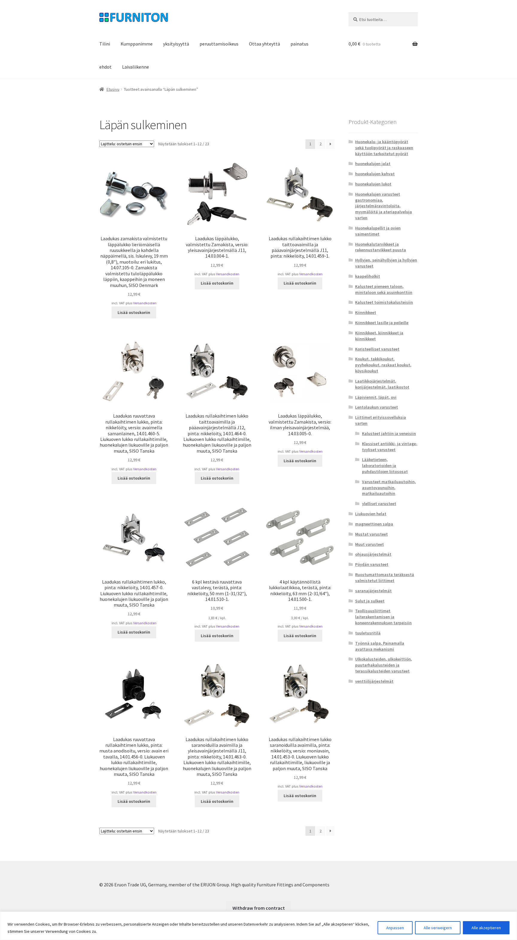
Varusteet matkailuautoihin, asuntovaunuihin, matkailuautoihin (389, 487)
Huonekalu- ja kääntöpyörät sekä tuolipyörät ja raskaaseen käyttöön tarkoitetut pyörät (384, 147)
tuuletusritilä (368, 633)
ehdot (105, 67)
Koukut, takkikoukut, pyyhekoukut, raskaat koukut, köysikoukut (383, 365)
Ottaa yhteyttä (264, 44)
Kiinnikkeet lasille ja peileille (381, 322)
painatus (299, 44)
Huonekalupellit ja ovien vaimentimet (378, 231)
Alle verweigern (438, 927)
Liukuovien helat (370, 513)
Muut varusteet (369, 544)
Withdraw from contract (258, 908)
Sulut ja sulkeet (369, 601)
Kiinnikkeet (365, 312)
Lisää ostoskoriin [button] (134, 312)
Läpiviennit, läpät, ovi (375, 397)
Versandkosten (144, 303)
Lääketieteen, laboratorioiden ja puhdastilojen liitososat (385, 465)
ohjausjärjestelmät (373, 554)
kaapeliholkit (367, 276)
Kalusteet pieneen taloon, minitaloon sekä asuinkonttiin (383, 289)
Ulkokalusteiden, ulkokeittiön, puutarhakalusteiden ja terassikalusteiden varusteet (383, 665)
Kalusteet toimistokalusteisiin (384, 302)
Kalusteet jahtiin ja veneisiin (389, 433)
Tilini (104, 44)
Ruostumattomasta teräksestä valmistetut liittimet (384, 577)
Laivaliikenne (135, 67)
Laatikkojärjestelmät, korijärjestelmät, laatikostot (382, 384)
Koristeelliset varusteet (377, 349)
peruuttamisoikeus (219, 44)
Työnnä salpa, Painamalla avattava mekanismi (379, 646)
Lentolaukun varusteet (376, 407)
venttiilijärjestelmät (374, 681)
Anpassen (395, 927)
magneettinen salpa (374, 524)
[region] (258, 926)
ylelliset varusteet (379, 503)
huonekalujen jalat (372, 163)
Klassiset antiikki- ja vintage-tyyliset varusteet (389, 446)
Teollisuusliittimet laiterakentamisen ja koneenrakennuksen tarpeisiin (383, 616)
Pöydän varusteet (371, 564)
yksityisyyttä (176, 44)
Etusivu (113, 89)
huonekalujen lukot (373, 184)
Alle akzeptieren (486, 927)
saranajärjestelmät (373, 590)
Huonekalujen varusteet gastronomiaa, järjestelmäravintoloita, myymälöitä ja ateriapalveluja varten (383, 205)
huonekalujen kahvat (375, 173)
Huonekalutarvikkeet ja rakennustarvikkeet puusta (380, 247)
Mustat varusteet (371, 534)
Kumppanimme (137, 44)
